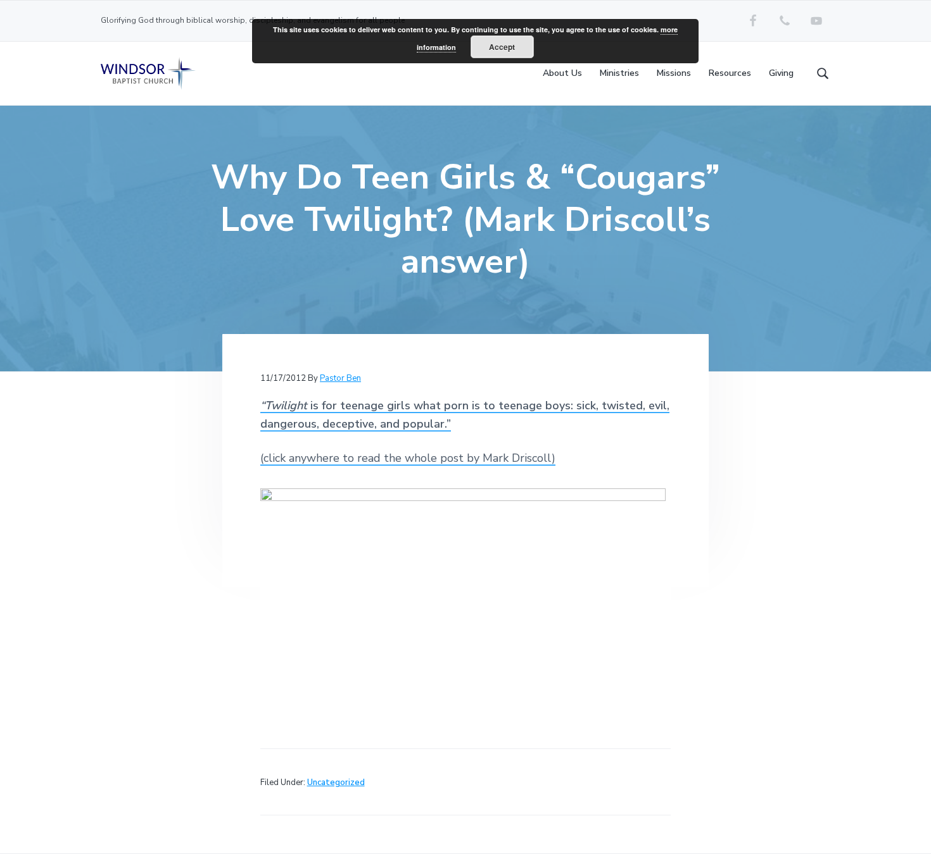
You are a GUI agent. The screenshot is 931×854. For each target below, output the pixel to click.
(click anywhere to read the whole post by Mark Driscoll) (407, 458)
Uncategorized (336, 782)
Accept (502, 47)
